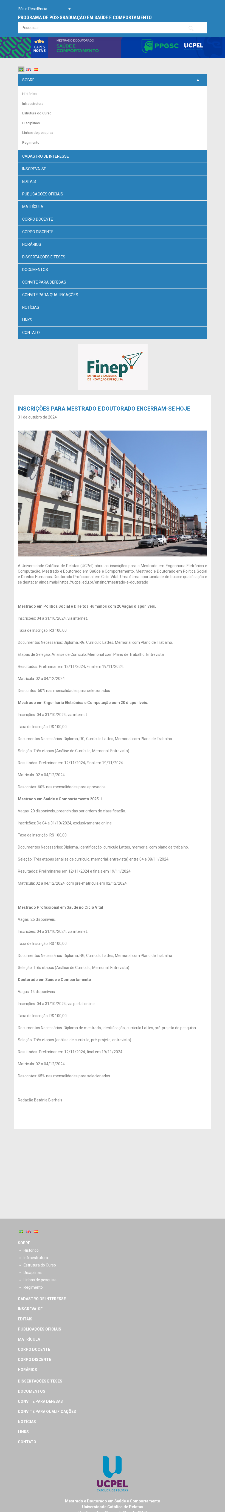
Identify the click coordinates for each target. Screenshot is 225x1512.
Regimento (31, 142)
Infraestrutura (32, 104)
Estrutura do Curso (37, 113)
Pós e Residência (32, 9)
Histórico (29, 94)
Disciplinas (31, 123)
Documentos (35, 269)
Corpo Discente (38, 232)
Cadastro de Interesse (45, 156)
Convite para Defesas (44, 282)
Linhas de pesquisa (37, 133)
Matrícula (32, 206)
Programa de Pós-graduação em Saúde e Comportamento (85, 17)
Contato (31, 332)
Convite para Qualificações (50, 295)
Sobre (28, 80)
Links (27, 320)
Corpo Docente (37, 219)
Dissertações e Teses (43, 257)
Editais (29, 181)
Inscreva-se (34, 169)
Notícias (30, 307)
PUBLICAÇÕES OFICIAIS (42, 194)
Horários (31, 244)
